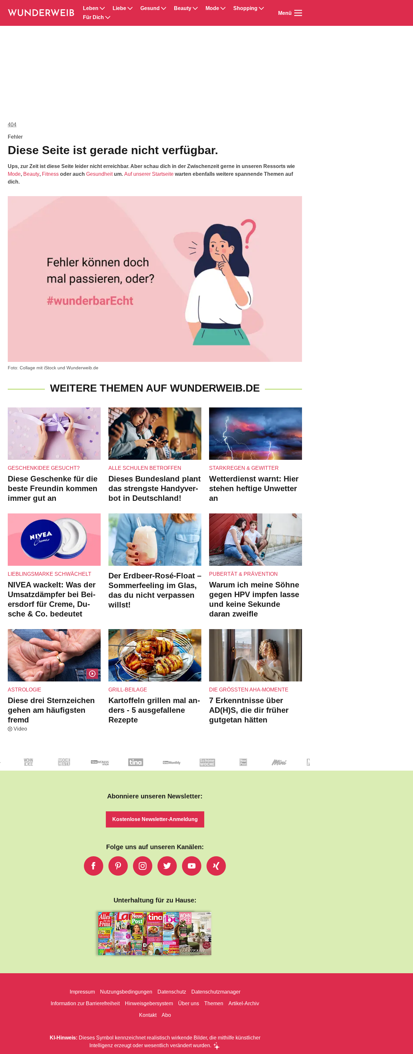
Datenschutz (171, 992)
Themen (213, 1003)
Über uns (188, 1003)
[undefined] (41, 767)
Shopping (245, 8)
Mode (212, 8)
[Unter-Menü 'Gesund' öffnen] (163, 8)
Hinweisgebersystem (149, 1003)
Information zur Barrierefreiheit (85, 1003)
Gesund (150, 8)
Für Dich (93, 17)
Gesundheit (99, 174)
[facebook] (93, 866)
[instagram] (142, 866)
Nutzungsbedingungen (126, 992)
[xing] (216, 866)
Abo (166, 1015)
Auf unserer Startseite (149, 174)
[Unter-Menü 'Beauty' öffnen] (195, 8)
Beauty (182, 8)
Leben (90, 8)
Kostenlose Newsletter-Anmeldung (155, 819)
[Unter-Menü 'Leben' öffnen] (102, 8)
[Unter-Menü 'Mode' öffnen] (223, 8)
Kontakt (147, 1015)
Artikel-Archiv (243, 1003)
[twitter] (167, 866)
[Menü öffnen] (298, 13)
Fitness (50, 174)
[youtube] (191, 866)
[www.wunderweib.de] (41, 13)
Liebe (119, 8)
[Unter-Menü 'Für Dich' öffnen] (107, 17)
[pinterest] (118, 866)
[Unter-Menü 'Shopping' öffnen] (261, 8)
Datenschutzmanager (215, 992)
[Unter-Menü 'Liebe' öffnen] (130, 8)
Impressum (82, 992)
